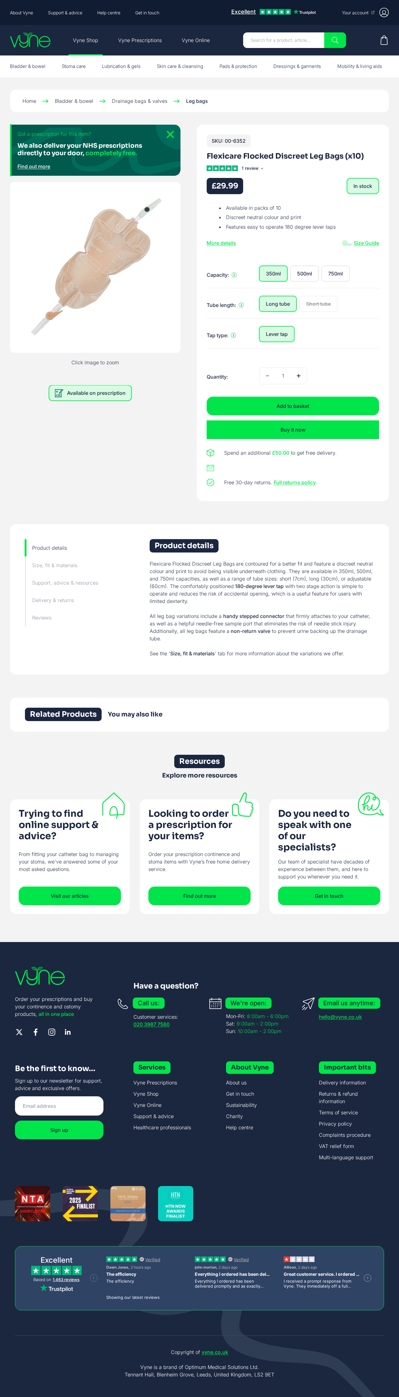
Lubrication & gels (121, 66)
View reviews (253, 169)
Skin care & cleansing (180, 66)
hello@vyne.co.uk (340, 1017)
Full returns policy (295, 482)
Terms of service (338, 1112)
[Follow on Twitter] (19, 1032)
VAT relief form (336, 1146)
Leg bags (197, 101)
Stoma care (74, 66)
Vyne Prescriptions (140, 40)
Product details (49, 548)
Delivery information (342, 1082)
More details (221, 243)
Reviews (41, 618)
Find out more (33, 166)
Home (29, 101)
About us (236, 1082)
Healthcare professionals (162, 1127)
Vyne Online (196, 40)
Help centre (108, 12)
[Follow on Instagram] (51, 1032)
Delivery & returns (53, 600)
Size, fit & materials (54, 565)
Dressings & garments (297, 66)
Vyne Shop (85, 40)
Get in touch (147, 12)
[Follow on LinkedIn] (68, 1032)
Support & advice (65, 12)
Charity (234, 1116)
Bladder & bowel (28, 66)
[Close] (168, 137)
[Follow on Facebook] (35, 1032)
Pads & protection (238, 66)
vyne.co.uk (215, 1352)
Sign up (59, 1130)
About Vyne (21, 12)
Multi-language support (346, 1157)
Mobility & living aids (359, 66)
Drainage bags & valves (139, 101)
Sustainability (241, 1105)
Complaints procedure (345, 1135)
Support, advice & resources (65, 583)
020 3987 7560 (151, 1024)
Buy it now (293, 430)
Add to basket (292, 406)
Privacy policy (335, 1124)
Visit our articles (70, 896)
